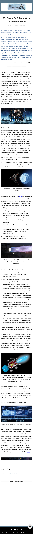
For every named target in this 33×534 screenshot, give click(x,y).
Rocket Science (11, 474)
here (28, 452)
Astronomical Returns (12, 532)
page (20, 196)
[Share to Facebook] (7, 469)
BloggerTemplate (27, 532)
